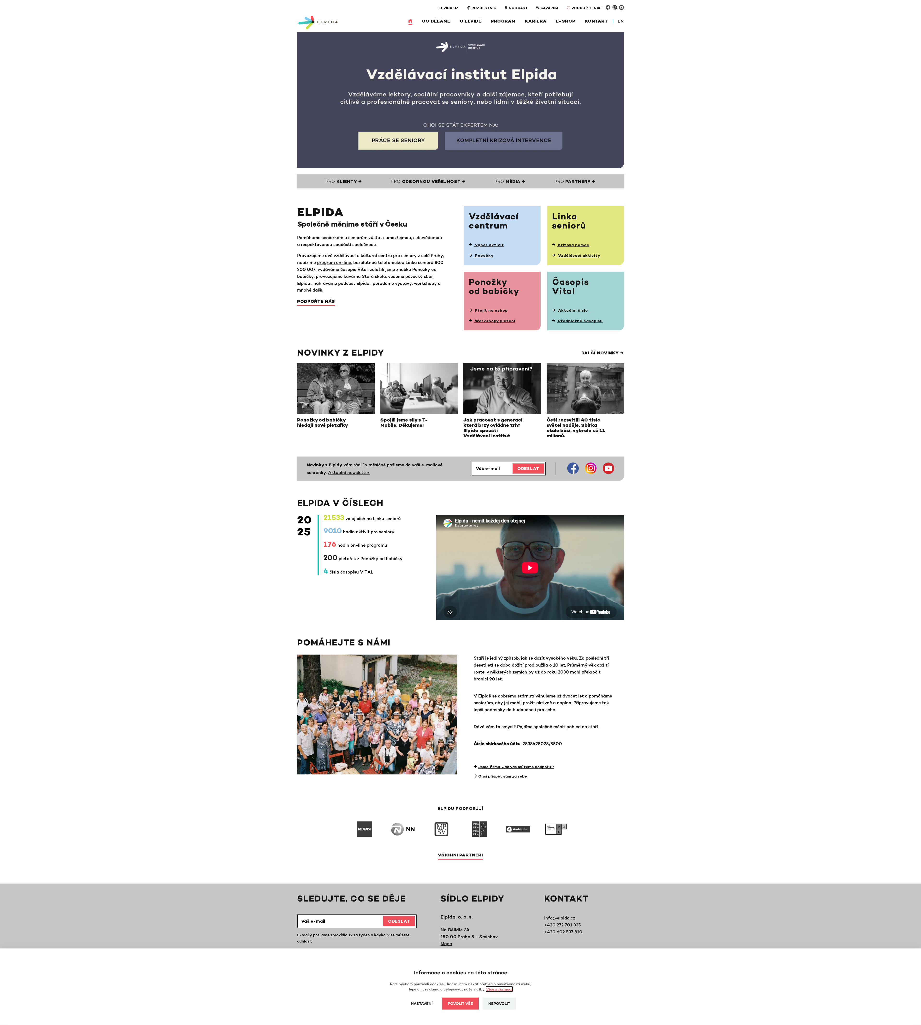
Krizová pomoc (573, 245)
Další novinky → (602, 353)
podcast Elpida (353, 283)
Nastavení (421, 1004)
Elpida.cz (448, 8)
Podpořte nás (316, 302)
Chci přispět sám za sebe (502, 776)
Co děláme (436, 21)
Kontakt (596, 21)
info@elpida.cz (559, 917)
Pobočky (484, 256)
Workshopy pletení (494, 321)
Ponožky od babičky (494, 287)
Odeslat (528, 469)
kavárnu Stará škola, (365, 276)
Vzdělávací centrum (494, 222)
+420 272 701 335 (562, 924)
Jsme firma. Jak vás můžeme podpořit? (516, 767)
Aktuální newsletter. (349, 472)
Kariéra (535, 21)
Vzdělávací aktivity (578, 256)
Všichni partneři (460, 855)
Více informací (499, 989)
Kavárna (550, 8)
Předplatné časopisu (580, 321)
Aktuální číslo (572, 311)
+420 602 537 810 (563, 931)
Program (503, 21)
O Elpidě (470, 21)
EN (621, 21)
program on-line (334, 262)
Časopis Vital (570, 287)
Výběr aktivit (489, 245)
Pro (343, 182)
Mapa (446, 943)
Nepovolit (499, 1004)
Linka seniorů (569, 222)
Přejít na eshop (491, 311)
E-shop (565, 21)
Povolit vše (460, 1004)
